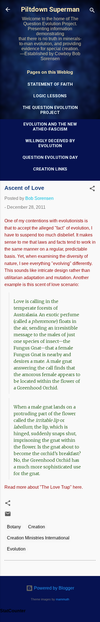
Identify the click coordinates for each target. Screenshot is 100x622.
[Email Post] (7, 515)
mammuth (62, 599)
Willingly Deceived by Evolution (50, 143)
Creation (36, 526)
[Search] (92, 11)
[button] (92, 189)
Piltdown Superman (50, 9)
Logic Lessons (50, 95)
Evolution (16, 549)
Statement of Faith (50, 84)
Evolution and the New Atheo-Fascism (50, 127)
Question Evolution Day (50, 157)
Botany (14, 526)
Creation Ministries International (38, 538)
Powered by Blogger (53, 588)
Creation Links (50, 169)
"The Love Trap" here (61, 487)
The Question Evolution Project (50, 110)
